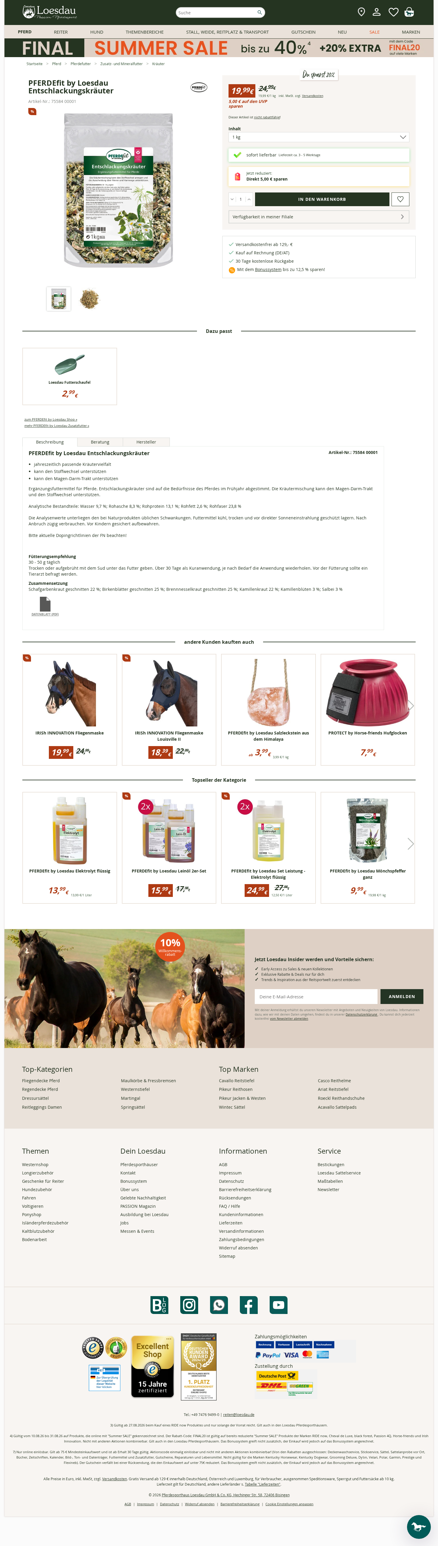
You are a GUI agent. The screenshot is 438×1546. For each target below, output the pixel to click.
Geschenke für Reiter (43, 1181)
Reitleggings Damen (42, 1107)
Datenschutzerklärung (362, 1014)
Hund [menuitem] (96, 32)
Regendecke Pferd (40, 1089)
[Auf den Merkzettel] (400, 199)
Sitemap (227, 1256)
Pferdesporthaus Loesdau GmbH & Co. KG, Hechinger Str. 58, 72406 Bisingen (226, 1494)
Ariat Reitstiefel (333, 1089)
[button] (411, 706)
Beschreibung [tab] (50, 442)
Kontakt (128, 1173)
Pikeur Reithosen (236, 1089)
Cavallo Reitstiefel (236, 1080)
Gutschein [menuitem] (303, 32)
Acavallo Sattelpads (337, 1107)
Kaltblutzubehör (38, 1231)
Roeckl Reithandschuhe (341, 1098)
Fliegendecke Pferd (41, 1080)
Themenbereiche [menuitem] (145, 32)
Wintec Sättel (232, 1107)
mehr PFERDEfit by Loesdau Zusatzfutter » (56, 425)
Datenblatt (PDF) (45, 614)
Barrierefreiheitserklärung (245, 1189)
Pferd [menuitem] (25, 32)
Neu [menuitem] (342, 32)
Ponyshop (31, 1214)
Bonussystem (268, 269)
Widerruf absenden (238, 1248)
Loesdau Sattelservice (339, 1173)
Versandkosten (312, 96)
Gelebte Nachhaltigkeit (143, 1198)
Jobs (124, 1223)
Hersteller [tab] (146, 442)
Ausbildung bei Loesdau (144, 1214)
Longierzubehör (38, 1173)
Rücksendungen (235, 1198)
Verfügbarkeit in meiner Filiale (263, 217)
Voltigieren (33, 1206)
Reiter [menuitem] (61, 32)
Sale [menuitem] (374, 32)
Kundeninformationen (241, 1214)
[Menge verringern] (232, 199)
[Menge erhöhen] (249, 199)
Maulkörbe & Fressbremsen (148, 1080)
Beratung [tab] (100, 442)
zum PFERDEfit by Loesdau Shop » (50, 419)
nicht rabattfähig (267, 117)
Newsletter (328, 1189)
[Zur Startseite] (50, 12)
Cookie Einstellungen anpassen (289, 1504)
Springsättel (133, 1107)
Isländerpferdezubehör (45, 1223)
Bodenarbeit (34, 1239)
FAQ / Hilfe (229, 1206)
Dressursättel (35, 1098)
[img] (409, 15)
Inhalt (245, 128)
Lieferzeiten (231, 1223)
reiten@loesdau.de (238, 1414)
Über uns (129, 1189)
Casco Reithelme (334, 1080)
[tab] (59, 299)
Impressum (230, 1173)
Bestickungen (331, 1164)
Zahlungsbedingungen (241, 1239)
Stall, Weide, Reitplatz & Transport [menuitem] (227, 32)
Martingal (130, 1098)
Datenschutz (231, 1181)
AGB (223, 1164)
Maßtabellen (330, 1181)
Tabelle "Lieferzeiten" (262, 1484)
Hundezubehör (37, 1189)
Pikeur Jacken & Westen (242, 1098)
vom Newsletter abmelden (289, 1019)
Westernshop (35, 1164)
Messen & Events (137, 1231)
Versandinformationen (241, 1231)
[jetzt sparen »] (219, 54)
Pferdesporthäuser (139, 1164)
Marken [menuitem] (411, 32)
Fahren (29, 1198)
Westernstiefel (135, 1089)
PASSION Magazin (138, 1206)
